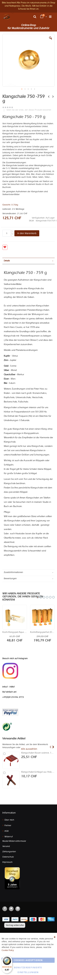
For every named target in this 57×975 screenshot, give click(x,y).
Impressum (7, 862)
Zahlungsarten (9, 852)
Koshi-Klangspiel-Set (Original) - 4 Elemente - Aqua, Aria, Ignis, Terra (42, 632)
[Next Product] (53, 97)
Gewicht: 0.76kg (10, 205)
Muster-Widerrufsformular (14, 841)
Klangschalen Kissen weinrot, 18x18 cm (38, 753)
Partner (7, 826)
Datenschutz (8, 857)
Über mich (9, 820)
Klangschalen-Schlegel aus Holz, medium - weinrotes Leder (38, 772)
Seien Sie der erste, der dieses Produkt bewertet (28, 110)
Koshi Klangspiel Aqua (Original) (14, 632)
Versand (6, 847)
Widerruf (8, 837)
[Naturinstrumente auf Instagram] (10, 671)
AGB (6, 831)
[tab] (28, 261)
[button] (12, 13)
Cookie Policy (8, 951)
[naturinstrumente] (6, 17)
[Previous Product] (49, 97)
